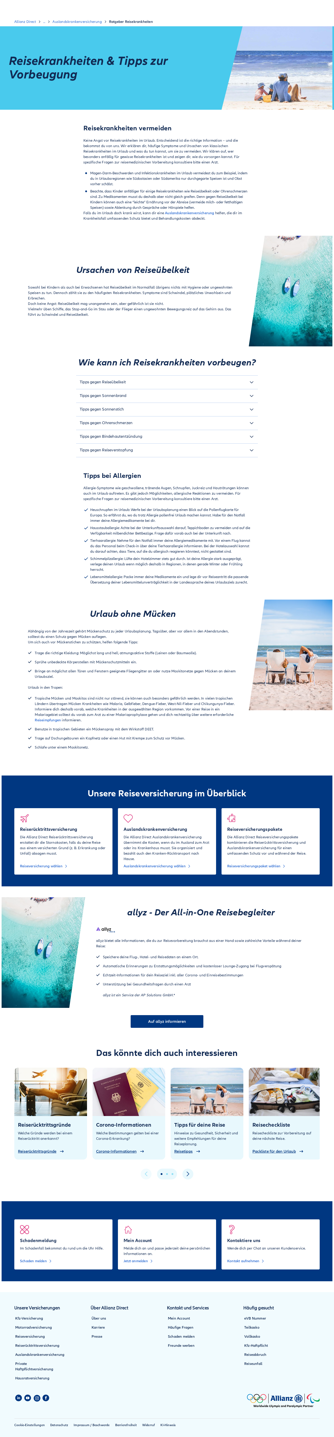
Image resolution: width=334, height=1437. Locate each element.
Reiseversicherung (30, 1336)
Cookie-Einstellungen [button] (29, 1425)
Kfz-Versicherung (29, 1318)
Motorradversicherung (33, 1327)
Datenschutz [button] (59, 1425)
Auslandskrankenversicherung (189, 213)
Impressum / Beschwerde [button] (92, 1425)
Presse (97, 1336)
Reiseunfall (253, 1364)
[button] (167, 382)
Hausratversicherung (32, 1378)
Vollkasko (252, 1336)
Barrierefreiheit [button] (126, 1425)
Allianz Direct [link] (25, 21)
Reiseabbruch (255, 1354)
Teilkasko (251, 1327)
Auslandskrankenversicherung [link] (77, 21)
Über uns (99, 1318)
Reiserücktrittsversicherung (37, 1345)
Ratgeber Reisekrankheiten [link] (131, 21)
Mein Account (179, 1318)
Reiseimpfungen (48, 720)
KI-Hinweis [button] (168, 1425)
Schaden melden (181, 1336)
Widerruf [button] (148, 1425)
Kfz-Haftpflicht (256, 1345)
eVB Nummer (255, 1318)
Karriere (98, 1327)
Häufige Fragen (180, 1327)
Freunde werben (181, 1345)
